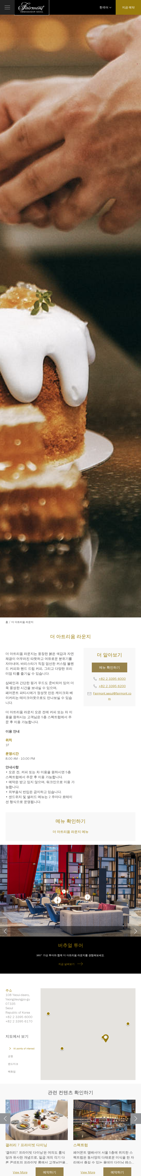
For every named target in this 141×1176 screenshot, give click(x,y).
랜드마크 (13, 1064)
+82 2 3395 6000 (112, 679)
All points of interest (24, 1048)
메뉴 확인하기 (109, 667)
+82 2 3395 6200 (112, 686)
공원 (10, 1056)
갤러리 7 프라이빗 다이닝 (26, 1145)
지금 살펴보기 (66, 964)
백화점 (12, 1071)
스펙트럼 (80, 1145)
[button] (62, 1049)
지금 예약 (128, 7)
